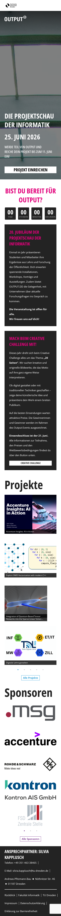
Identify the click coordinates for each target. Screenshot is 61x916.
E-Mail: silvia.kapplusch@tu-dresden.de (26, 870)
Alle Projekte (30, 677)
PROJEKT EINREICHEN (30, 170)
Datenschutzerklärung (32, 903)
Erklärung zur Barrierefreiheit (21, 911)
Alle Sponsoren (30, 838)
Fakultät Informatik (29, 895)
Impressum (11, 903)
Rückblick (10, 895)
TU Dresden (49, 895)
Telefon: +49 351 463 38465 (21, 862)
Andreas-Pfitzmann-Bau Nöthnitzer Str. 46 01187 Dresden (30, 881)
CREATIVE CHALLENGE (31, 463)
